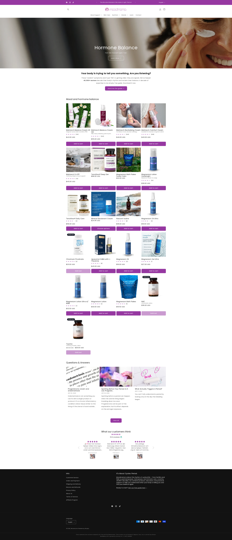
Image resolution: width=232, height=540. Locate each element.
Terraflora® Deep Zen (100, 174)
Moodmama (74, 528)
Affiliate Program (72, 500)
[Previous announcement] (97, 2)
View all (116, 420)
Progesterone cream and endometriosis (78, 390)
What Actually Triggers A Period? (148, 389)
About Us (69, 493)
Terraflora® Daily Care (75, 219)
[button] (68, 9)
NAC (143, 301)
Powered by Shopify (83, 528)
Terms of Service (72, 497)
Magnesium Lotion (98, 301)
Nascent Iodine (122, 219)
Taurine (69, 344)
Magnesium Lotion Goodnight (149, 175)
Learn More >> (116, 58)
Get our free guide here (136, 488)
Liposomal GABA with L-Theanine (101, 260)
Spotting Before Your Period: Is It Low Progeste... (114, 390)
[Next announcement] (135, 2)
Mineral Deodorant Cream (102, 219)
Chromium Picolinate (75, 259)
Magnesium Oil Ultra (149, 219)
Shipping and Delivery (73, 484)
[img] (116, 434)
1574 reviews (115, 437)
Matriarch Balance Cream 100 (102, 131)
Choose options (103, 228)
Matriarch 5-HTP (73, 174)
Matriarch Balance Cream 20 (78, 130)
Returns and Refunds (73, 487)
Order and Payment (73, 481)
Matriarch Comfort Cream (152, 130)
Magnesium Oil (122, 259)
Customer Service (72, 478)
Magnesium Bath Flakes (126, 301)
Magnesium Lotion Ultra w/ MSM (77, 302)
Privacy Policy (70, 490)
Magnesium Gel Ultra (150, 259)
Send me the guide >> (116, 88)
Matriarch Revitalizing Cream (128, 130)
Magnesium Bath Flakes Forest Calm (126, 175)
